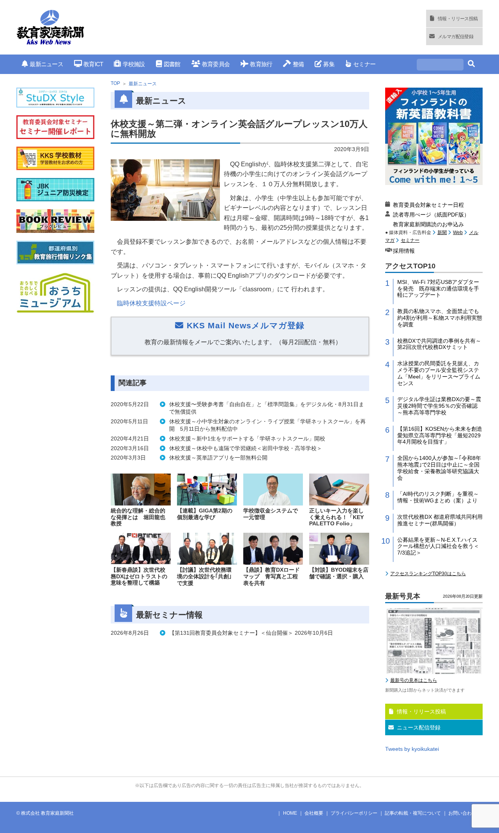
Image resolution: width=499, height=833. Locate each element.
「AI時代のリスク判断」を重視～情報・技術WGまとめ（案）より (438, 497)
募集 (328, 64)
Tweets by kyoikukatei (412, 749)
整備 (298, 64)
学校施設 (134, 64)
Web (458, 232)
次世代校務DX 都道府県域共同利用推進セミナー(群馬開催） (440, 520)
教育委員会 (216, 64)
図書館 (172, 64)
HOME (290, 813)
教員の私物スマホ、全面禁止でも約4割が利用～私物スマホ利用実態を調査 (439, 318)
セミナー (364, 64)
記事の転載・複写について (413, 813)
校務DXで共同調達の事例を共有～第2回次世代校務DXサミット (439, 344)
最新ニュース (46, 64)
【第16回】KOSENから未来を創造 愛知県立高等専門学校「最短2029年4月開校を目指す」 (440, 435)
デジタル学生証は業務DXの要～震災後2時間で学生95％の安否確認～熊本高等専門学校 (439, 406)
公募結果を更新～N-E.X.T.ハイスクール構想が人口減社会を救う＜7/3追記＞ (438, 546)
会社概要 (313, 813)
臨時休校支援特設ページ (151, 303)
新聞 (442, 232)
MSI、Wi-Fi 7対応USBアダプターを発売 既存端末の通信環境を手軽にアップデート (438, 288)
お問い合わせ (462, 813)
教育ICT (93, 64)
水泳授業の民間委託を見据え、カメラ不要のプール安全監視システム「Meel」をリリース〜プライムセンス (438, 373)
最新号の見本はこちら (413, 680)
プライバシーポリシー (354, 813)
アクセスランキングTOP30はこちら (428, 573)
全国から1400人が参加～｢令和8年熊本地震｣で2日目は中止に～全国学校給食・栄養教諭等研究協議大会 (439, 468)
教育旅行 (261, 64)
